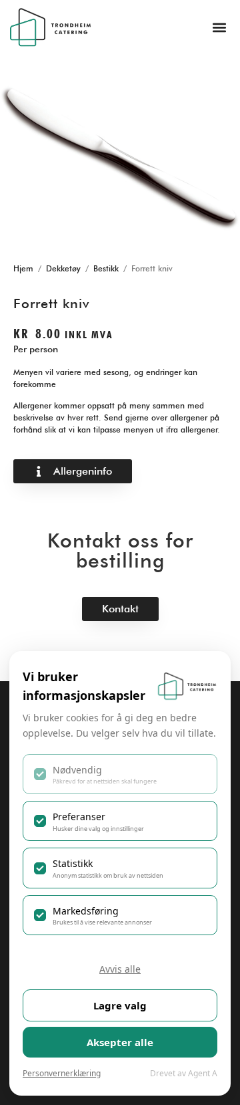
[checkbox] (120, 774)
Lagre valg (120, 1005)
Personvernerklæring (62, 1073)
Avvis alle (120, 969)
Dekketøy (63, 268)
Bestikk (106, 268)
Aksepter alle (120, 1042)
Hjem (23, 268)
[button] (219, 27)
